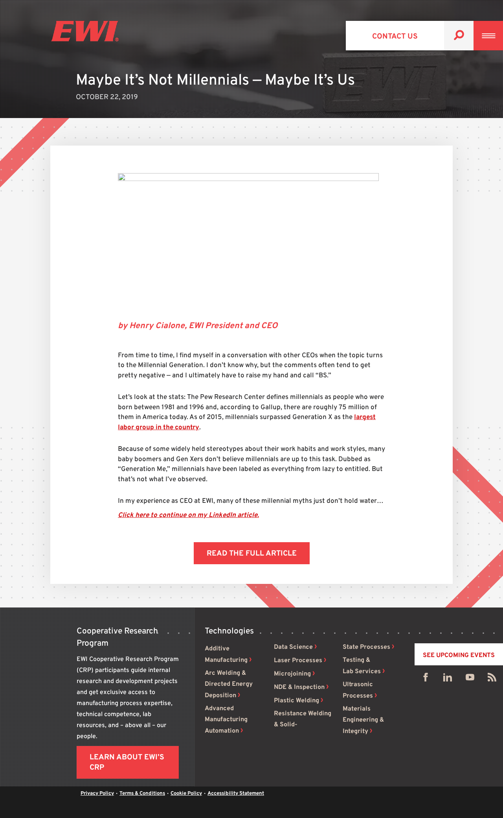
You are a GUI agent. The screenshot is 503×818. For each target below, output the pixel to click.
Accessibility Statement (235, 793)
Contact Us (395, 36)
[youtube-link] (470, 679)
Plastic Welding (296, 701)
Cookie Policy (186, 793)
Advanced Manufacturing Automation (226, 720)
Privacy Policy (97, 793)
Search (459, 35)
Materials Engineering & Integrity (363, 720)
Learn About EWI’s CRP (127, 762)
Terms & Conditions (142, 793)
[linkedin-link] (447, 679)
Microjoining (292, 674)
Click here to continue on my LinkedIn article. (188, 515)
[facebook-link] (425, 679)
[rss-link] (492, 679)
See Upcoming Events (459, 655)
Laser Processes (298, 661)
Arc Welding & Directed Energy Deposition (229, 684)
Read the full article (252, 553)
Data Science (293, 647)
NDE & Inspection (299, 687)
